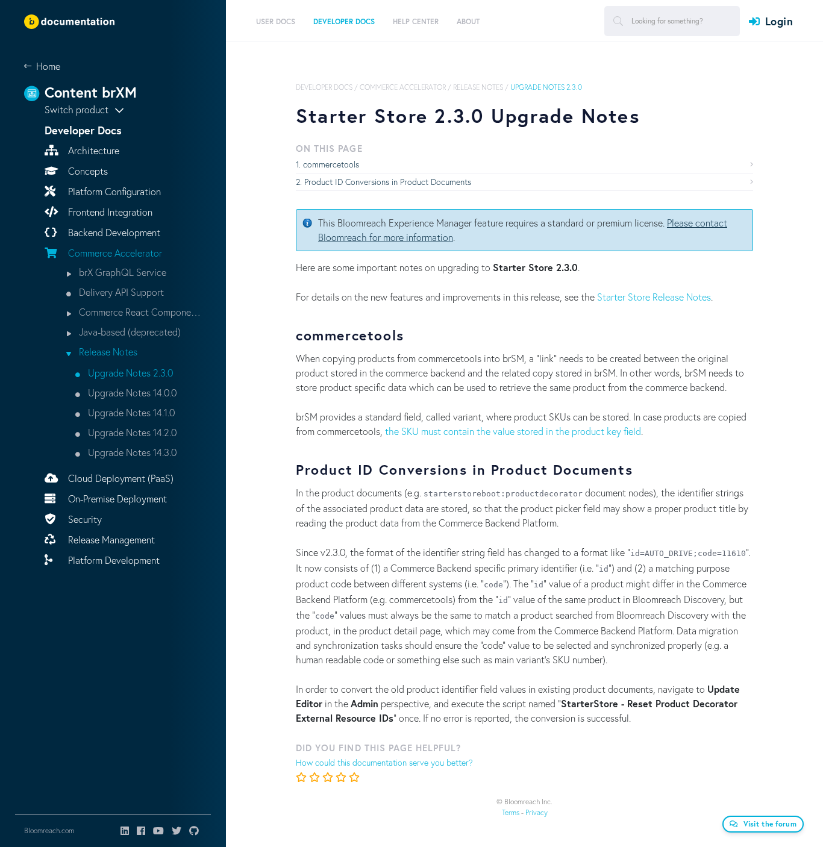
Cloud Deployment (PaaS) (120, 478)
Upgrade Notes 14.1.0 (130, 412)
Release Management (110, 539)
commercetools (331, 164)
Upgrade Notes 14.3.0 (131, 452)
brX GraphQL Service (121, 272)
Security (84, 519)
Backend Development (113, 232)
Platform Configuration (113, 191)
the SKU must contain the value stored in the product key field (513, 431)
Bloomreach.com (49, 830)
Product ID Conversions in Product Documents (387, 181)
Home (48, 66)
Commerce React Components (139, 311)
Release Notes (107, 351)
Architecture (92, 150)
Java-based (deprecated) (129, 331)
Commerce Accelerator (114, 252)
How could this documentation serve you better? (384, 762)
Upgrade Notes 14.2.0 (131, 432)
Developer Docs (324, 87)
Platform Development (113, 560)
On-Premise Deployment (116, 498)
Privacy (536, 812)
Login (779, 21)
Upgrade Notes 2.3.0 (129, 372)
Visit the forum (770, 823)
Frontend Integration (109, 211)
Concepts (87, 170)
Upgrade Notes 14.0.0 (131, 392)
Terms (510, 812)
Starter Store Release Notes (654, 296)
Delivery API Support (120, 292)
